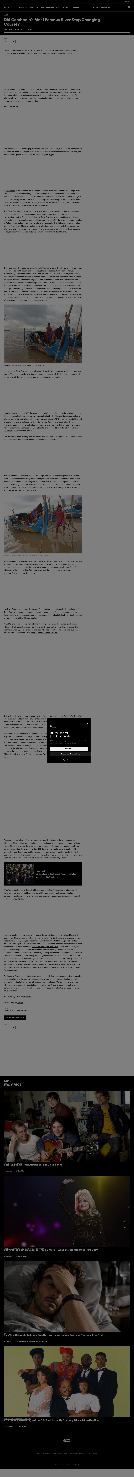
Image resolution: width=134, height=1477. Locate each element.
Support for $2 (69, 749)
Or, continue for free (69, 760)
